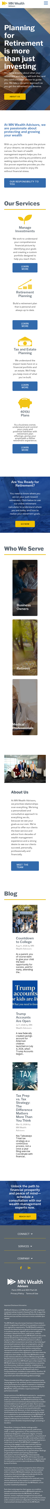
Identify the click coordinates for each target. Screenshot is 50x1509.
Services (23, 1246)
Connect (24, 1234)
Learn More (25, 268)
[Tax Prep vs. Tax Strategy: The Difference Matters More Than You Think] (25, 1076)
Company (24, 1258)
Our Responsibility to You (24, 183)
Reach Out (25, 1216)
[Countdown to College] (25, 919)
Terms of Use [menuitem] (32, 1293)
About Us (15, 96)
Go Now (25, 524)
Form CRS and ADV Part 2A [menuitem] (24, 1290)
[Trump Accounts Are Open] (25, 994)
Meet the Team (22, 866)
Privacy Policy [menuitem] (17, 1293)
